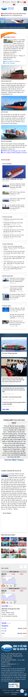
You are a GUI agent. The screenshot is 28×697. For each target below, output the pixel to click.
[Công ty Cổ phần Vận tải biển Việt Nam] (14, 648)
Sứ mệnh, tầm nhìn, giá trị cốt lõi (11, 470)
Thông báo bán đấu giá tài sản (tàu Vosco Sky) (13, 223)
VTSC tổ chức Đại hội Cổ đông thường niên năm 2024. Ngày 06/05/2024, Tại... (14, 258)
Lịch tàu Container (9, 63)
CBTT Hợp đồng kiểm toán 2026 (12, 227)
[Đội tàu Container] (14, 132)
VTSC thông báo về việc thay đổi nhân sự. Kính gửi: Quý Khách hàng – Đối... (14, 253)
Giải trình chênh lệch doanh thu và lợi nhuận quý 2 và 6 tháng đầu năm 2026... (17, 186)
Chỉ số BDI (7, 606)
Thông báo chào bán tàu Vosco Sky (13, 219)
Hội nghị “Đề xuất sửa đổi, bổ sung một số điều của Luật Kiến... (17, 316)
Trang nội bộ (7, 2)
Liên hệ (14, 2)
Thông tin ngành (6, 305)
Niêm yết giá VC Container (12, 61)
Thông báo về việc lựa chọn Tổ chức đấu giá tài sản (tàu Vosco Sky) (13, 236)
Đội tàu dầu (4, 112)
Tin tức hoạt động (6, 163)
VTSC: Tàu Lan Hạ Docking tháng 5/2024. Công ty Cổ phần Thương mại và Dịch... (13, 248)
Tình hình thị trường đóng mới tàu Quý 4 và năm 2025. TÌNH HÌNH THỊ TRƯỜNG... (17, 289)
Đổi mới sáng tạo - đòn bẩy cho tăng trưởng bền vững (17, 309)
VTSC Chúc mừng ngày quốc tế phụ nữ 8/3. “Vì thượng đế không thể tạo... (14, 268)
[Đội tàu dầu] (14, 103)
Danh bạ (21, 2)
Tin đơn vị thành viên (7, 244)
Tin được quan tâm (7, 217)
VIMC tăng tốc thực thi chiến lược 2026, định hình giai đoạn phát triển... (17, 323)
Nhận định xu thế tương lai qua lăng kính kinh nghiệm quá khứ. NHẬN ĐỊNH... (17, 281)
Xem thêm (5, 409)
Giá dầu (6, 623)
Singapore (5, 626)
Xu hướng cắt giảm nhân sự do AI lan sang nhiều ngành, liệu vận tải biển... (17, 297)
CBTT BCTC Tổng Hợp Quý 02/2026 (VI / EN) (17, 200)
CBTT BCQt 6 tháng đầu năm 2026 (12, 180)
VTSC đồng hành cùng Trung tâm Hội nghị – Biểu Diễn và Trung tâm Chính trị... (13, 263)
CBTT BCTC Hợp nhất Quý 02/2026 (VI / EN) (17, 193)
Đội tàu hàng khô (6, 81)
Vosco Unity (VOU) (8, 25)
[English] (14, 4)
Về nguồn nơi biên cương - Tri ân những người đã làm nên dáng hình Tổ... (17, 207)
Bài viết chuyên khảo (7, 276)
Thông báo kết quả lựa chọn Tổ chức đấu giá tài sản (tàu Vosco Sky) (13, 231)
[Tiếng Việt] (25, 2)
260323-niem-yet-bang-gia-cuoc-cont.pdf (13, 151)
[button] (2, 21)
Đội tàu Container (6, 141)
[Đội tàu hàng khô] (14, 72)
